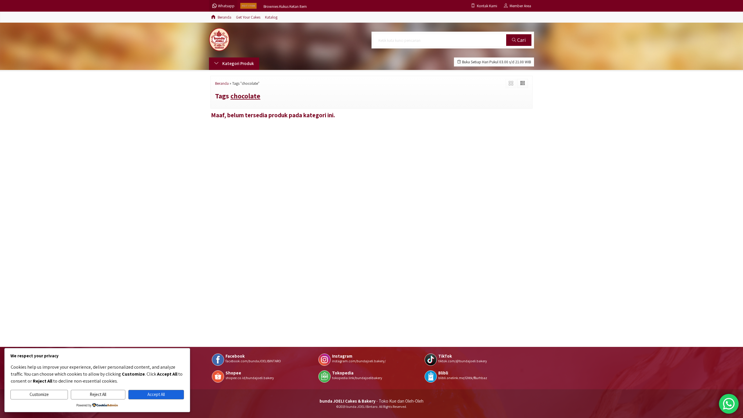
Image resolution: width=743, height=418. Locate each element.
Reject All (98, 394)
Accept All (156, 394)
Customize (39, 394)
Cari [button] (521, 40)
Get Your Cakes (248, 17)
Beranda (224, 17)
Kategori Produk (237, 63)
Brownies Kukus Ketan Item (285, 5)
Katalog (271, 17)
